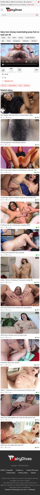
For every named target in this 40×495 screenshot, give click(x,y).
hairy (3, 37)
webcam (25, 41)
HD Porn (3, 85)
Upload (33, 472)
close (8, 41)
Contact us (19, 470)
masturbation (30, 37)
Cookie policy (10, 472)
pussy (21, 37)
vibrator (34, 41)
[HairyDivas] (14, 9)
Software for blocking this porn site (15, 489)
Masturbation (12, 85)
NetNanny (32, 489)
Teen (20, 85)
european (16, 41)
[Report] (36, 70)
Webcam (26, 85)
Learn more (30, 4)
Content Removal (32, 470)
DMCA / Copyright (7, 470)
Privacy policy (23, 472)
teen (14, 37)
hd (9, 37)
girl (3, 41)
